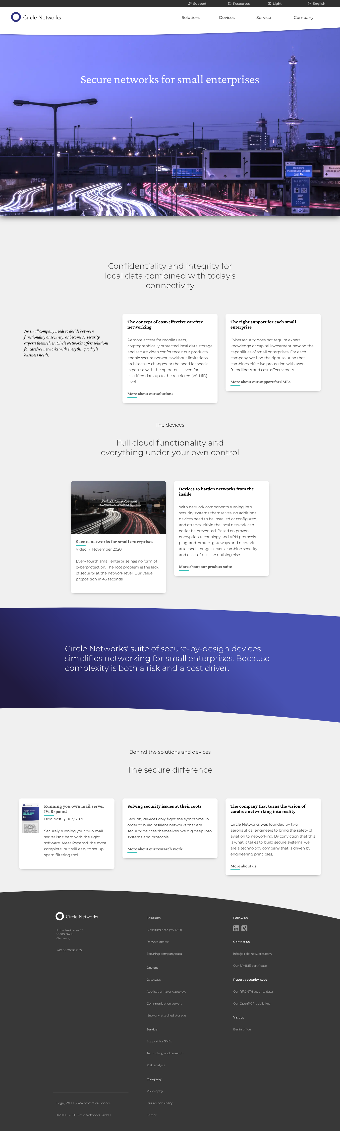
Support (199, 3)
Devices (227, 17)
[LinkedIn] (236, 928)
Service (263, 17)
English (319, 3)
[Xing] (244, 928)
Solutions (191, 17)
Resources (241, 3)
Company (304, 17)
